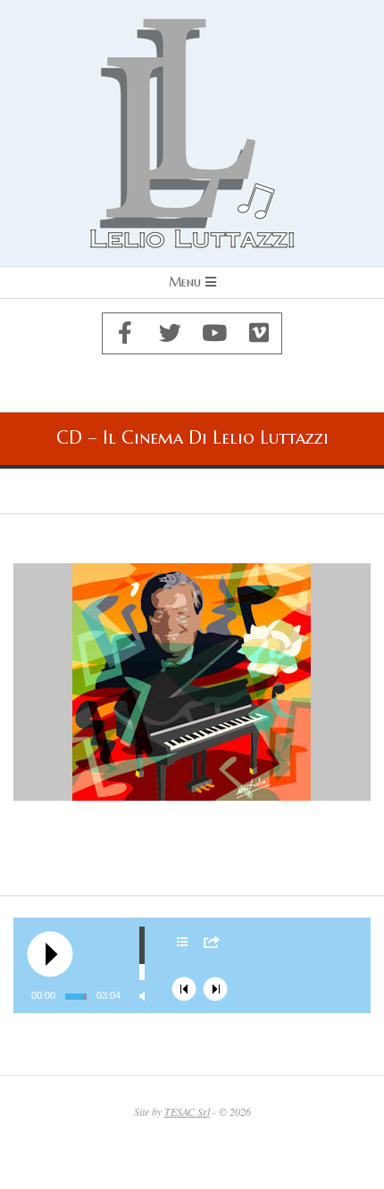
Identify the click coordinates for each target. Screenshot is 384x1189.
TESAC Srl (187, 1111)
